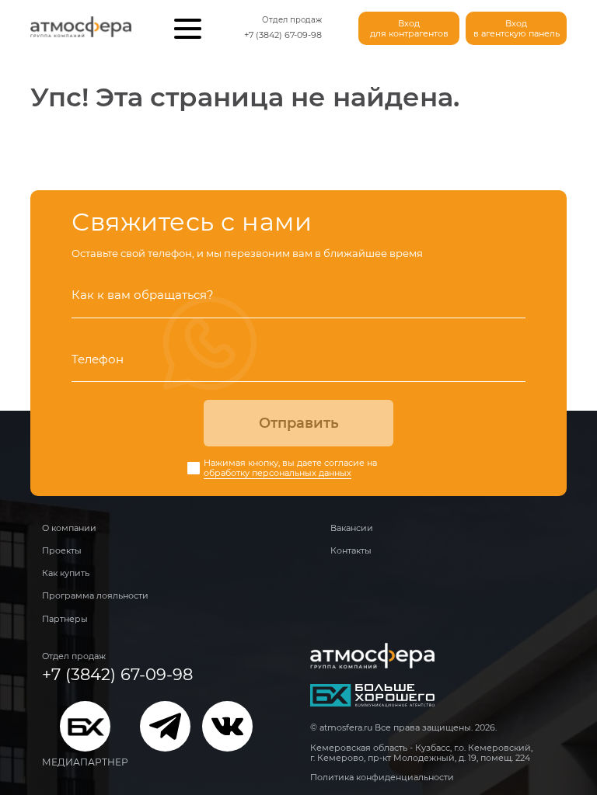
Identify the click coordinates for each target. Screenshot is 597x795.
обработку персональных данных (277, 473)
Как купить (65, 573)
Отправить (299, 423)
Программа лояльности (95, 595)
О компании (69, 527)
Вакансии (351, 527)
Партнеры (65, 618)
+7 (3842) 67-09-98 (283, 35)
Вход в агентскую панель (516, 28)
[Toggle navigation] (187, 29)
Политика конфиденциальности (382, 777)
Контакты (351, 550)
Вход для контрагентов (409, 28)
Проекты (62, 550)
